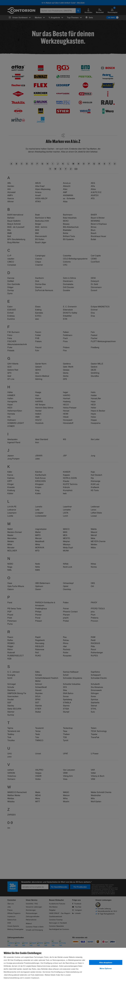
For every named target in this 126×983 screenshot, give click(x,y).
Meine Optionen (106, 968)
